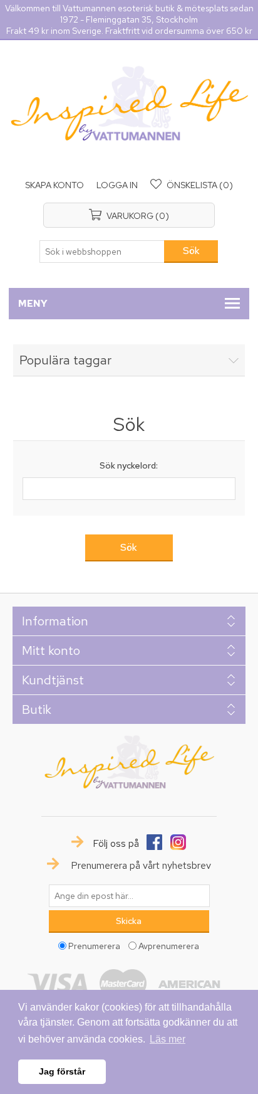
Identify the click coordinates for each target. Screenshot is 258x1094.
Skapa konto (54, 185)
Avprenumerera (168, 945)
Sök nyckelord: (129, 465)
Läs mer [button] (167, 1039)
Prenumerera (94, 945)
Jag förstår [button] (62, 1071)
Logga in (117, 185)
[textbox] (102, 251)
